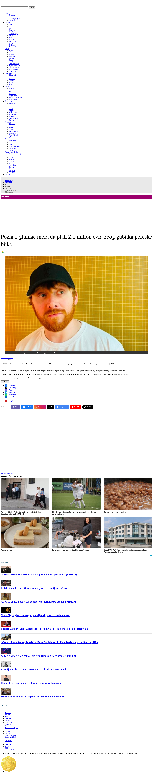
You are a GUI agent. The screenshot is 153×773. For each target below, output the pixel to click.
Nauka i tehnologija (11, 152)
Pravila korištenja (10, 735)
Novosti (7, 22)
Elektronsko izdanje (11, 750)
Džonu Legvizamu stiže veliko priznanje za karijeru (31, 682)
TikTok (89, 407)
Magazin (8, 122)
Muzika (7, 184)
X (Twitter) (12, 388)
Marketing (8, 733)
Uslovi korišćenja (10, 737)
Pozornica (8, 186)
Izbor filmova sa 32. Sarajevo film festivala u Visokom (32, 696)
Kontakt (7, 731)
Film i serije (9, 192)
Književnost (9, 188)
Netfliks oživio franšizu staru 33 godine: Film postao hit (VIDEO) (39, 574)
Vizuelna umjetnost (11, 190)
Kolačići (8, 739)
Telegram (11, 392)
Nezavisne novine (7, 358)
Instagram (41, 407)
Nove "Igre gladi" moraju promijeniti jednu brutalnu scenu (35, 615)
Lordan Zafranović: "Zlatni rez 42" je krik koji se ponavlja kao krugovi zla (45, 628)
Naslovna (8, 13)
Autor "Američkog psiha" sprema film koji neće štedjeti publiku (38, 655)
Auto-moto (8, 139)
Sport (7, 49)
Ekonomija (8, 73)
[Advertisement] (76, 214)
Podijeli (6, 381)
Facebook (11, 385)
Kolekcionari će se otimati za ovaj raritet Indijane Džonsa (34, 588)
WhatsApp (12, 394)
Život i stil (8, 101)
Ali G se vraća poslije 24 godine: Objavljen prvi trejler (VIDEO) (38, 601)
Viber (10, 390)
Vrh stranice (7, 709)
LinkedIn (11, 397)
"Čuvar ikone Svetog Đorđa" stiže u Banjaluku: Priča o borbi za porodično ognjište (49, 642)
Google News (63, 407)
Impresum (8, 741)
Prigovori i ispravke (7, 473)
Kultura (7, 86)
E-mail (10, 401)
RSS (6, 748)
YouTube (77, 407)
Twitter (7, 746)
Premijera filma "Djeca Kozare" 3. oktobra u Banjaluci (33, 669)
